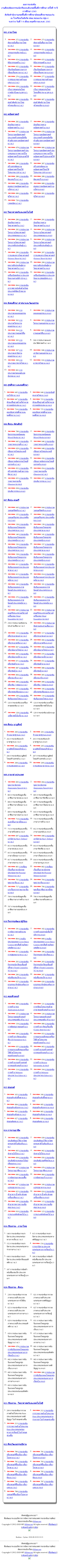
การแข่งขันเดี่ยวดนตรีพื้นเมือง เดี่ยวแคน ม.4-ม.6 (43, 1484)
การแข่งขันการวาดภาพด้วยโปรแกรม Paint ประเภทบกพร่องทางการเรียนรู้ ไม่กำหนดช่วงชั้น (17, 1429)
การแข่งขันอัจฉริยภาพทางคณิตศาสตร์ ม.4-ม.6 (44, 125)
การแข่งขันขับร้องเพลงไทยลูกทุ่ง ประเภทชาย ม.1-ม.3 (18, 527)
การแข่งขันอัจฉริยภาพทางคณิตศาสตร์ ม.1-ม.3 (18, 125)
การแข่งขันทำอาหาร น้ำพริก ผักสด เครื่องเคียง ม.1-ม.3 (18, 1194)
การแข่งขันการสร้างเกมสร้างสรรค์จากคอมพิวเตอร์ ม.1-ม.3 (44, 1050)
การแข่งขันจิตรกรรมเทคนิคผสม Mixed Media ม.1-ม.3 (18, 434)
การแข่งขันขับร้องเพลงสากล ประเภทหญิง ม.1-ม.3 (18, 577)
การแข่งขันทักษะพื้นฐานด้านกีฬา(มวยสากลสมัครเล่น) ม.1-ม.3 (17, 402)
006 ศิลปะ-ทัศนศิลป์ (13, 424)
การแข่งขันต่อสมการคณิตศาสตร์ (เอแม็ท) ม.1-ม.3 (18, 186)
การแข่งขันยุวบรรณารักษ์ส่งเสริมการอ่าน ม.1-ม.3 (18, 984)
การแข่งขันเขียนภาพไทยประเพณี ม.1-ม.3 (18, 451)
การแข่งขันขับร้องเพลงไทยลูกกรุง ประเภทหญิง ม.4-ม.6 (44, 557)
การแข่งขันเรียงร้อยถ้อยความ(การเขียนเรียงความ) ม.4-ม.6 (44, 69)
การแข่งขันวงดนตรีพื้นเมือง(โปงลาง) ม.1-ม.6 (17, 1494)
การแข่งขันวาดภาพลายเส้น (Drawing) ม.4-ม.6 (18, 481)
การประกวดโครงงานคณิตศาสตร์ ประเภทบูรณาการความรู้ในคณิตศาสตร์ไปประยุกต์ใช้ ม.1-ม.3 (18, 153)
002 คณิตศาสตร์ (11, 114)
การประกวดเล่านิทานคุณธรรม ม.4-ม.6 (43, 353)
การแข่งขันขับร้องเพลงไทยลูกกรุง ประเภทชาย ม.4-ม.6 (44, 547)
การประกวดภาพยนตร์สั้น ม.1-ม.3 (16, 333)
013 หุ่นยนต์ (9, 1087)
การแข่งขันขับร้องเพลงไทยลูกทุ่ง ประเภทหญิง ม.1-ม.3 (18, 537)
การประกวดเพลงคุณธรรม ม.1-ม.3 (17, 313)
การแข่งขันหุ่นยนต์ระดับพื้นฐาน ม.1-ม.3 (17, 1097)
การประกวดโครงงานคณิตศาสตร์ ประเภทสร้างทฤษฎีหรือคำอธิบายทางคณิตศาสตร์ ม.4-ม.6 (44, 138)
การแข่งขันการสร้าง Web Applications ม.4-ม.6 (18, 1007)
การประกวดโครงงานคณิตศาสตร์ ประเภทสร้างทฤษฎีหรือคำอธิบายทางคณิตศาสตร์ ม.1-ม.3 (18, 138)
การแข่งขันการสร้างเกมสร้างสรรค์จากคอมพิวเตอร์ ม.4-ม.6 (18, 1062)
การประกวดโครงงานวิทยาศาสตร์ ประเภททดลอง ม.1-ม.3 (18, 232)
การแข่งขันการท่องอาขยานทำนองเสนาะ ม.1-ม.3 (18, 79)
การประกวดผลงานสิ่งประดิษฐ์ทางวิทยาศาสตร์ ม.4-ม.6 (44, 265)
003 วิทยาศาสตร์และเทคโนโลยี (18, 212)
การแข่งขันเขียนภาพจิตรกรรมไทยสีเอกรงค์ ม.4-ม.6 (44, 461)
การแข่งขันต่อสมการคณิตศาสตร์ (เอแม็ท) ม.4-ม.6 (44, 186)
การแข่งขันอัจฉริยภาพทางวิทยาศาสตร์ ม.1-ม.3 (18, 222)
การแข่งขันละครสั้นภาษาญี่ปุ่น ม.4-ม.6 (18, 822)
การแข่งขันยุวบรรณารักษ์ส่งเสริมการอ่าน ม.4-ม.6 (44, 984)
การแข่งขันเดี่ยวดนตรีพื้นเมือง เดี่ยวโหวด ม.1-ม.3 (17, 1465)
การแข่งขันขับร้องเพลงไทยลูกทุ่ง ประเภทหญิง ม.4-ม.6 (44, 537)
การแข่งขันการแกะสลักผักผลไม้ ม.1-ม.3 (18, 1214)
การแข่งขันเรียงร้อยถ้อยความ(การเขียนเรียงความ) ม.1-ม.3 (18, 69)
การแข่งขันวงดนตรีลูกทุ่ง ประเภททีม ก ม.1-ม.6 (18, 517)
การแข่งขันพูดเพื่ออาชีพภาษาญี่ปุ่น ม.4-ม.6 (44, 890)
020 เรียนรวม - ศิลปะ (13, 1287)
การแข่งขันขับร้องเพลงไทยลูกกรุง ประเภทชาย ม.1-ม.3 (18, 547)
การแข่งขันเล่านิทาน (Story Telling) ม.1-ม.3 (18, 839)
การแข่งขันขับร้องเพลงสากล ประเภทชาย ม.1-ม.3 (18, 567)
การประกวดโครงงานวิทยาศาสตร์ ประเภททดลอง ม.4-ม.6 (44, 232)
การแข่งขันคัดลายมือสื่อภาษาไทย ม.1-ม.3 (18, 43)
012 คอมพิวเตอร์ (11, 996)
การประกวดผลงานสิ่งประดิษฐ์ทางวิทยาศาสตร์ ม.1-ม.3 (18, 265)
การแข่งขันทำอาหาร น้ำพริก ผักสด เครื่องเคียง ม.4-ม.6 (44, 1194)
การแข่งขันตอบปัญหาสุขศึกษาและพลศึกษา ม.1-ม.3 (17, 412)
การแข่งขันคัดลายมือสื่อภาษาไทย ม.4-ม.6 (44, 43)
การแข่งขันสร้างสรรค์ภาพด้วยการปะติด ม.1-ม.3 (18, 471)
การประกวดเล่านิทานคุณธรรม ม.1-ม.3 (15, 353)
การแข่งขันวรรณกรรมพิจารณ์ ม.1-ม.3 (18, 53)
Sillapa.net (37, 1521)
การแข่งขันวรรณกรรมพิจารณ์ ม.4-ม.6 (44, 53)
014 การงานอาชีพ (12, 1130)
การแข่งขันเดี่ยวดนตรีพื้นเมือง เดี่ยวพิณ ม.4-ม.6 (43, 1474)
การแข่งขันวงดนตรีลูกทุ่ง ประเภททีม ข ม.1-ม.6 (44, 517)
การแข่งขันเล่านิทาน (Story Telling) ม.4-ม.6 (44, 839)
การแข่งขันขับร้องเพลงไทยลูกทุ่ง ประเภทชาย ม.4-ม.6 (44, 527)
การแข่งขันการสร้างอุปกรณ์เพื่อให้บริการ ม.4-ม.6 (44, 932)
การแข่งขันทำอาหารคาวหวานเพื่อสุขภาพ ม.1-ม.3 (18, 1204)
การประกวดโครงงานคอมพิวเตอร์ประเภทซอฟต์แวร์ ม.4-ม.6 (44, 1017)
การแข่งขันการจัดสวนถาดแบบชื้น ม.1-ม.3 (18, 1177)
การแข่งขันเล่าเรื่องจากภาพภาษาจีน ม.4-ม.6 (18, 890)
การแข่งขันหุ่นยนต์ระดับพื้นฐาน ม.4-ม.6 (43, 1097)
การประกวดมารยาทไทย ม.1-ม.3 (18, 363)
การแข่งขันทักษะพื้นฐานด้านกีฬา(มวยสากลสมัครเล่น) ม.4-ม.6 (43, 402)
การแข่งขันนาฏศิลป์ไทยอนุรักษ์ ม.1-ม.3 (17, 749)
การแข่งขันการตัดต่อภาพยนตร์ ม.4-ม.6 (18, 1027)
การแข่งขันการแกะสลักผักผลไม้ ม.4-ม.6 (44, 1214)
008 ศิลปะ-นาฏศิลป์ (13, 724)
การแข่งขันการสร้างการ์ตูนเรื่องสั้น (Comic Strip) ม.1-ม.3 (44, 1027)
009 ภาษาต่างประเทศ (14, 775)
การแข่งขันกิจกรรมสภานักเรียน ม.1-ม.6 (44, 955)
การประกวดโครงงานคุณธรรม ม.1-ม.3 (15, 323)
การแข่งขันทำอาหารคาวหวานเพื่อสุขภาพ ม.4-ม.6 (44, 1204)
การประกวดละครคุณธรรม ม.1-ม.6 (17, 343)
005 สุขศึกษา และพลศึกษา (16, 385)
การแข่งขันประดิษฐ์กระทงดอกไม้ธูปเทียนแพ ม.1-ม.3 (18, 1161)
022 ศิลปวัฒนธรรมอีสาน (15, 1444)
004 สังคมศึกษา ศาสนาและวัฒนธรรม (21, 303)
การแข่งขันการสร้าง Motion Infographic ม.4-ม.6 (44, 1062)
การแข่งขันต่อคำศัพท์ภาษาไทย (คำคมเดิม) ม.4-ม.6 (44, 102)
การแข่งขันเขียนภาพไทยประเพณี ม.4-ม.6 (44, 451)
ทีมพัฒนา (53, 1524)
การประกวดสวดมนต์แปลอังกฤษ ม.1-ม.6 (16, 373)
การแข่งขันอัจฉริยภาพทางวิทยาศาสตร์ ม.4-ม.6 (44, 222)
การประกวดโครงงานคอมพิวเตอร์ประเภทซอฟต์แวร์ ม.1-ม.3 (18, 1017)
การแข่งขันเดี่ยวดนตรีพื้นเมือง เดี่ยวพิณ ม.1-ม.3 (17, 1474)
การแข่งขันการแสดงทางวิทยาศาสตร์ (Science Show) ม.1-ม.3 (18, 255)
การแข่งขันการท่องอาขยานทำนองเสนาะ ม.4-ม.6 (44, 79)
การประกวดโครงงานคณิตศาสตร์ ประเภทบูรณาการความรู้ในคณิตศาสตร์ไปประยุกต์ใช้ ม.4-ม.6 (44, 153)
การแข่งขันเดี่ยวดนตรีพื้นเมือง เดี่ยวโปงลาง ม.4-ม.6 (43, 1455)
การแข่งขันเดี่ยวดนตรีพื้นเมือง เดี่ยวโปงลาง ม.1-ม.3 (17, 1455)
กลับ (35, 1527)
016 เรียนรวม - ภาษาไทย (15, 1226)
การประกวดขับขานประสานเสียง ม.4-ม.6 (44, 626)
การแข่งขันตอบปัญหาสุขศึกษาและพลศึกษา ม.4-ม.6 (43, 412)
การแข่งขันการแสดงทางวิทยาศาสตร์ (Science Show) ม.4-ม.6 (44, 255)
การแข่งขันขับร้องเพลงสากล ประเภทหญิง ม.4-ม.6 (44, 577)
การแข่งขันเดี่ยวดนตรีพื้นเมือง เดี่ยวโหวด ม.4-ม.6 (43, 1465)
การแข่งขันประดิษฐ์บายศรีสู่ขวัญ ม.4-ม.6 (44, 1161)
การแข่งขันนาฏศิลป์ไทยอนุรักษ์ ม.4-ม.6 (43, 749)
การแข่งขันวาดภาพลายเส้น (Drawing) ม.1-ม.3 (44, 471)
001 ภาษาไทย (10, 32)
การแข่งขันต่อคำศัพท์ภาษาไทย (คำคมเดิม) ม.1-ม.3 (18, 102)
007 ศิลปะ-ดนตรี (11, 500)
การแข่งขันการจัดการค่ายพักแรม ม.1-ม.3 (18, 932)
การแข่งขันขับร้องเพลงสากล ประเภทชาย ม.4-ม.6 (44, 567)
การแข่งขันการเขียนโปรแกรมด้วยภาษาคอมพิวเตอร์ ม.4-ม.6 (44, 1007)
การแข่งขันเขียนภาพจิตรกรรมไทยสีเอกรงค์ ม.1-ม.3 (18, 461)
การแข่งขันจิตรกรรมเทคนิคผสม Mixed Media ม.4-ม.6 (44, 434)
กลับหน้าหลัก (27, 1527)
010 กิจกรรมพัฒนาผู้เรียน (15, 921)
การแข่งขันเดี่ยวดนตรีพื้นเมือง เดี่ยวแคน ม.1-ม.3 (17, 1484)
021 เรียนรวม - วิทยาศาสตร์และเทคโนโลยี (23, 1403)
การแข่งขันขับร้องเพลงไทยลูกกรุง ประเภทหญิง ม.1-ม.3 (18, 557)
